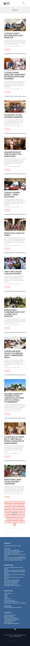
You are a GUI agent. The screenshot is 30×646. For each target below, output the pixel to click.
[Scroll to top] (15, 629)
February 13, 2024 (9, 46)
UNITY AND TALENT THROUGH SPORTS (13, 272)
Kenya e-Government (9, 600)
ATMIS (6, 596)
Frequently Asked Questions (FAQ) (12, 607)
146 (10, 513)
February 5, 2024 (9, 367)
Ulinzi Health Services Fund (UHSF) (12, 585)
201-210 (20, 519)
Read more (7, 49)
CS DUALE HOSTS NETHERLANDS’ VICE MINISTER (13, 35)
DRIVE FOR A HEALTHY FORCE (14, 234)
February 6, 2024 (9, 245)
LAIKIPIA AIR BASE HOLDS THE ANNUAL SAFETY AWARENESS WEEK (13, 354)
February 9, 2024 (9, 125)
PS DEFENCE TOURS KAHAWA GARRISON (13, 116)
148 (18, 513)
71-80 (6, 507)
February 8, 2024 (9, 166)
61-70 (22, 505)
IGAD (5, 594)
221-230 (13, 521)
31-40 (7, 505)
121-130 (12, 510)
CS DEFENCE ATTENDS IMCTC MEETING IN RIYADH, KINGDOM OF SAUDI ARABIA (14, 440)
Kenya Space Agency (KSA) (10, 584)
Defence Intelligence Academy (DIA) (13, 560)
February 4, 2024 (9, 453)
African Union (7, 598)
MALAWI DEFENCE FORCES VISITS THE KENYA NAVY (12, 154)
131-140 (18, 510)
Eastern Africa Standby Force (11, 601)
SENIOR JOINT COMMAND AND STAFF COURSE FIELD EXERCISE (14, 313)
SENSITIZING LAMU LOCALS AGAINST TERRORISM (12, 481)
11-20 (18, 502)
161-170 (16, 516)
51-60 (17, 505)
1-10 (13, 502)
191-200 (14, 519)
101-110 (22, 507)
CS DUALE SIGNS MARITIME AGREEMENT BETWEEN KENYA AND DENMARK (15, 75)
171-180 (22, 516)
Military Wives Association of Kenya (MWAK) (15, 603)
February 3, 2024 (9, 493)
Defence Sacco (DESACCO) (11, 582)
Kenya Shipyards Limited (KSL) (11, 581)
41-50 (12, 505)
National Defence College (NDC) (12, 550)
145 (6, 513)
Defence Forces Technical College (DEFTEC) (15, 557)
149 (23, 513)
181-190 (8, 519)
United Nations (8, 593)
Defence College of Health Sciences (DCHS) (14, 558)
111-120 (7, 510)
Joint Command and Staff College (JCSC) (14, 551)
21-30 (23, 502)
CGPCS (6, 597)
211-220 (7, 521)
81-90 (11, 507)
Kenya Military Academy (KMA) (11, 553)
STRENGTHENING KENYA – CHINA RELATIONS (12, 195)
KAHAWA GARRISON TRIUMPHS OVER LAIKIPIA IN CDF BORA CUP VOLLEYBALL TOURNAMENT (14, 398)
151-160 (10, 516)
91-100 (16, 507)
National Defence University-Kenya (12, 545)
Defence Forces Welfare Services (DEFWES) (14, 570)
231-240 (18, 521)
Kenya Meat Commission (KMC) (11, 580)
